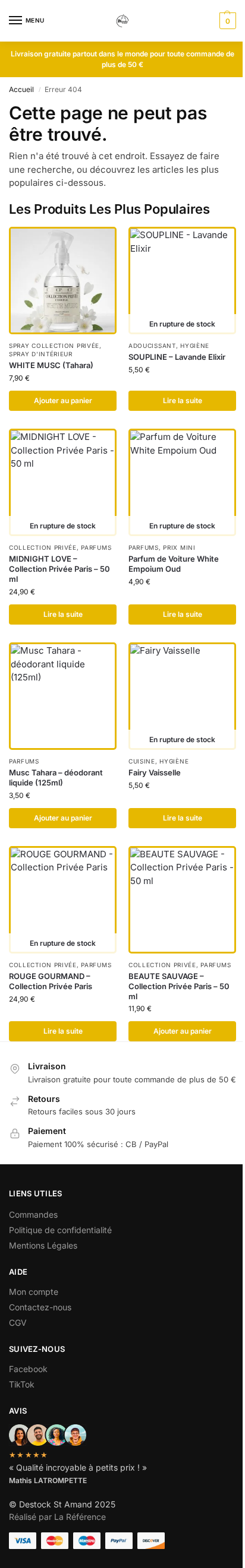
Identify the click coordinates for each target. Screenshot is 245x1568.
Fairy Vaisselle (154, 772)
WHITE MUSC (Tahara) (51, 365)
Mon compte (33, 1292)
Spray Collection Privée (54, 345)
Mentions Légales (43, 1245)
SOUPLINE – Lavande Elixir (176, 357)
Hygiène (194, 345)
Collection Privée (43, 547)
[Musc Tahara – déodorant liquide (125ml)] (63, 696)
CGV (18, 1322)
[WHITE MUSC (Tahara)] (63, 280)
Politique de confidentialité (60, 1230)
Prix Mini (179, 547)
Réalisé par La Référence (57, 1517)
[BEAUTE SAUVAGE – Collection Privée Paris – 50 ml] (182, 900)
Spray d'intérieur (41, 353)
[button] (226, 20)
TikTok (21, 1384)
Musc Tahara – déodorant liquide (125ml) (56, 777)
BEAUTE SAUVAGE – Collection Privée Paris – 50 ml (179, 986)
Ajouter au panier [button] (63, 400)
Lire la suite (182, 400)
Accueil (21, 89)
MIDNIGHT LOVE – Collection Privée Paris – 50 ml (59, 569)
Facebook (28, 1369)
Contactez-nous (40, 1307)
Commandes (33, 1214)
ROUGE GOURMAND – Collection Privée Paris (50, 981)
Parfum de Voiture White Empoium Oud (173, 564)
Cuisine (141, 761)
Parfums (96, 547)
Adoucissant (152, 345)
